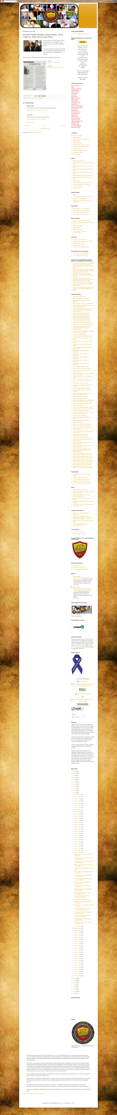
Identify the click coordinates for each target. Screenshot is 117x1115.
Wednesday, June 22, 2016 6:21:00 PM (36, 119)
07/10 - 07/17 (77, 846)
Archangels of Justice (78, 532)
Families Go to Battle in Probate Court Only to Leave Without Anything (83, 413)
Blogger (72, 1103)
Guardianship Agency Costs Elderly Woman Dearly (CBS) (81, 495)
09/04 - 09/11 (77, 829)
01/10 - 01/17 (77, 973)
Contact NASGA (77, 188)
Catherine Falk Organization (80, 198)
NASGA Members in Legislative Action (82, 182)
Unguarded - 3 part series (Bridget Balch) (83, 324)
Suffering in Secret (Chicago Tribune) (82, 368)
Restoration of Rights (78, 152)
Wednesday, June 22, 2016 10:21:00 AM (37, 110)
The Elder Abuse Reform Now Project (82, 196)
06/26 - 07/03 (77, 850)
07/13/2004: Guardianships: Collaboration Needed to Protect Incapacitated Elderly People (83, 289)
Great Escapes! (76, 154)
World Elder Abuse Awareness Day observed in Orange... (82, 916)
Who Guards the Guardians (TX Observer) (83, 303)
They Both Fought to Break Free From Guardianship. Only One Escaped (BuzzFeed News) (82, 328)
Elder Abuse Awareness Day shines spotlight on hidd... (83, 912)
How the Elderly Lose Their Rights (81, 388)
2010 (74, 989)
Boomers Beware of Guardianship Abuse (83, 175)
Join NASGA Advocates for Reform (81, 184)
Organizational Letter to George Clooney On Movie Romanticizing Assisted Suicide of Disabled (83, 590)
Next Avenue (76, 576)
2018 (74, 788)
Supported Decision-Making (80, 150)
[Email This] (38, 96)
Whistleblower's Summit (78, 245)
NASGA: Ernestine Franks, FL (56, 67)
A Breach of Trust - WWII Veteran (81, 247)
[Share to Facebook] (43, 96)
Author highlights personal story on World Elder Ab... (82, 919)
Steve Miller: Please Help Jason (82, 899)
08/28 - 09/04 (77, 831)
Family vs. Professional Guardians (81, 146)
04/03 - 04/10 (77, 948)
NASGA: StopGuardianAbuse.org (81, 33)
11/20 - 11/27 (77, 805)
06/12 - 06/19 (77, 926)
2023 (74, 777)
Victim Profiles (76, 180)
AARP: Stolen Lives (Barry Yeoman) (81, 437)
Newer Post (26, 125)
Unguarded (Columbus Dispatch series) (82, 322)
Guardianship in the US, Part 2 (80, 398)
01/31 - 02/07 (77, 967)
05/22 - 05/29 (77, 932)
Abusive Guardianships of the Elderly (82, 220)
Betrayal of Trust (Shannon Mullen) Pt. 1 (82, 426)
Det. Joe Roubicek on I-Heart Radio (81, 214)
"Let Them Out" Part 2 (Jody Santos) (81, 479)
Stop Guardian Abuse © (78, 161)
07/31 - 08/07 (77, 839)
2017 (74, 790)
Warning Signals (77, 137)
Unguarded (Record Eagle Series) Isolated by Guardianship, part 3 (83, 306)
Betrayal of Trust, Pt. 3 (78, 422)
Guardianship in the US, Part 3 (80, 396)
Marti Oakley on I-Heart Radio (80, 212)
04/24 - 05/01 (77, 941)
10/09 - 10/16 (77, 818)
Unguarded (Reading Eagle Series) (81, 321)
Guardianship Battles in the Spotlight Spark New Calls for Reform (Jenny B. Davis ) (83, 401)
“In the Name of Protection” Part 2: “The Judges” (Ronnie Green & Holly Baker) (82, 463)
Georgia (32, 98)
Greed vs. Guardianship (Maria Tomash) (83, 407)
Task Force (41, 98)
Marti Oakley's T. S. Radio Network (81, 208)
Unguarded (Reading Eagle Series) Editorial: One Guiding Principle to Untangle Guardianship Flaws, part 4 (82, 318)
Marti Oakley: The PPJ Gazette (80, 383)
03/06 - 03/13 (77, 956)
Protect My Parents (77, 229)
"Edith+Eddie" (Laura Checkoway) (81, 481)
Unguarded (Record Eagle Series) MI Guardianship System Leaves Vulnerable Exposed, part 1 (83, 310)
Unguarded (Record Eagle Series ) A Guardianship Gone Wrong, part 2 (82, 314)
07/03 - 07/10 (77, 848)
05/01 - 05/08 (77, 939)
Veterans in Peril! (77, 148)
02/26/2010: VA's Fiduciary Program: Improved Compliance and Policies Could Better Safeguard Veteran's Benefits (83, 280)
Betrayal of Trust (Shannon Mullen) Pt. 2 (82, 424)
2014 (74, 980)
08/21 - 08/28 (77, 833)
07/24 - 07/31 (77, 841)
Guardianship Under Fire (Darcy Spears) (83, 504)
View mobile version (44, 128)
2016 (74, 792)
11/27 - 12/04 (77, 803)
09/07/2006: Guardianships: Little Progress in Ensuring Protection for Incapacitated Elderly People (83, 284)
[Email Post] (35, 95)
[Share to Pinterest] (45, 96)
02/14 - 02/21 (77, 963)
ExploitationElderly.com (78, 243)
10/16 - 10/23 (77, 816)
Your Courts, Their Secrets (79, 296)
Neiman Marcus (77, 645)
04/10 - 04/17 (77, 945)
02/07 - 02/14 (77, 965)
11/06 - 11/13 (77, 809)
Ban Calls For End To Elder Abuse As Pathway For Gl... (83, 923)
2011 (74, 987)
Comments (76, 717)
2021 (74, 782)
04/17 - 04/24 (77, 943)
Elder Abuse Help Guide (79, 567)
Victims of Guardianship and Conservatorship (80, 232)
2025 (74, 773)
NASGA (36, 98)
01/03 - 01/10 (77, 975)
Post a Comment (29, 122)
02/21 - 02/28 (77, 960)
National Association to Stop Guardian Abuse (34, 1093)
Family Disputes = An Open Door (81, 144)
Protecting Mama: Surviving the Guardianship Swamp (80, 524)
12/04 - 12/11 (77, 801)
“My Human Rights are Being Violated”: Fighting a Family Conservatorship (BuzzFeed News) (82, 450)
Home (44, 125)
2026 (74, 771)
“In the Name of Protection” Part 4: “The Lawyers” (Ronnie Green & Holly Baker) (82, 457)
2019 (74, 786)
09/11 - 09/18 (77, 826)
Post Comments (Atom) (35, 132)
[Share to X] (42, 96)
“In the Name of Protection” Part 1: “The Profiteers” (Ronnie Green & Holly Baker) (83, 467)
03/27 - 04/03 (77, 950)
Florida (28, 98)
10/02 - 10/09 (77, 820)
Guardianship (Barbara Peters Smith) (82, 403)
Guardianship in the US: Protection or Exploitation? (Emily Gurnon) (82, 394)
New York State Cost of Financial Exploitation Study (82, 893)
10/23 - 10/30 (77, 814)
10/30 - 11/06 (77, 811)
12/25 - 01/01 (77, 794)
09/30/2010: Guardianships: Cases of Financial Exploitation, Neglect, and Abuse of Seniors (83, 275)
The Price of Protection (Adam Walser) (82, 336)
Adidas (83, 645)
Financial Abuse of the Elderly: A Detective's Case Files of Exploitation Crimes (83, 409)
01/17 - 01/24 (77, 971)
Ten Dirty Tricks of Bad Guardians (81, 139)
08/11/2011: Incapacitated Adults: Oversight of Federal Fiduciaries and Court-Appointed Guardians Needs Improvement (83, 271)
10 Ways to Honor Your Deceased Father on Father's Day (82, 909)
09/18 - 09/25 (77, 824)
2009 (74, 991)
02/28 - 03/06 (77, 958)
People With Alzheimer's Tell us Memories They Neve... (81, 896)
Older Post (62, 125)
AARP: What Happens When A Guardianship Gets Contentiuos (80, 435)
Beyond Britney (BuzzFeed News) (81, 420)
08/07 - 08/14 (77, 837)
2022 (74, 779)
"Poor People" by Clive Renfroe (80, 253)
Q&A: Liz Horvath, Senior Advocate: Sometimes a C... (82, 882)
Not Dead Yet (76, 587)
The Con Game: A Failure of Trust (81, 366)
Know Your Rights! (77, 135)
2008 (74, 993)
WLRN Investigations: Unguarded (81, 298)
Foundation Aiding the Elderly (80, 569)
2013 (74, 982)
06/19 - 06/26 (77, 852)
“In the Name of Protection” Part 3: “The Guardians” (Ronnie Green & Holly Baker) (83, 460)
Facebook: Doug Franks (54, 62)
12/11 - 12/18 (77, 799)
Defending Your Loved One (79, 415)
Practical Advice (77, 141)
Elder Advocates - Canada (79, 533)
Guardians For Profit (78, 405)
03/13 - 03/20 (77, 954)
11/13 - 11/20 (77, 807)
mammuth (61, 1103)
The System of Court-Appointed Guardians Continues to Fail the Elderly (83, 331)
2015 (74, 978)
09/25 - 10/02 (77, 822)
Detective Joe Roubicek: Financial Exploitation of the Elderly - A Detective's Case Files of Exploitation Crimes (82, 518)
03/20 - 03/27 (77, 952)
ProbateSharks (76, 227)
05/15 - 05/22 (77, 935)
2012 (74, 985)
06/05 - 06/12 (77, 928)
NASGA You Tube (77, 186)
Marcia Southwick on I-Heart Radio (81, 210)
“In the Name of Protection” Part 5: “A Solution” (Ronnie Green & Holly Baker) (82, 454)
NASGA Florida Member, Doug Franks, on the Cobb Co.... (83, 879)
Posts (74, 714)
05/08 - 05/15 (77, 937)
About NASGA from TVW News (80, 489)
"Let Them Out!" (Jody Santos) (80, 477)
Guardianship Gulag (78, 226)
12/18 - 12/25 (77, 796)
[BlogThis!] (40, 96)
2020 (74, 784)
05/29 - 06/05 (77, 930)
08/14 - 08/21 (77, 835)
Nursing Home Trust (78, 506)
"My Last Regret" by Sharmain (80, 255)
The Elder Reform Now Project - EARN (82, 241)
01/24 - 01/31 (77, 969)
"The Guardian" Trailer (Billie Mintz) (81, 483)
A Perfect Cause (77, 565)
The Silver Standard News (79, 334)
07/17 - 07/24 (77, 844)
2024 (74, 775)
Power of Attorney (77, 143)
